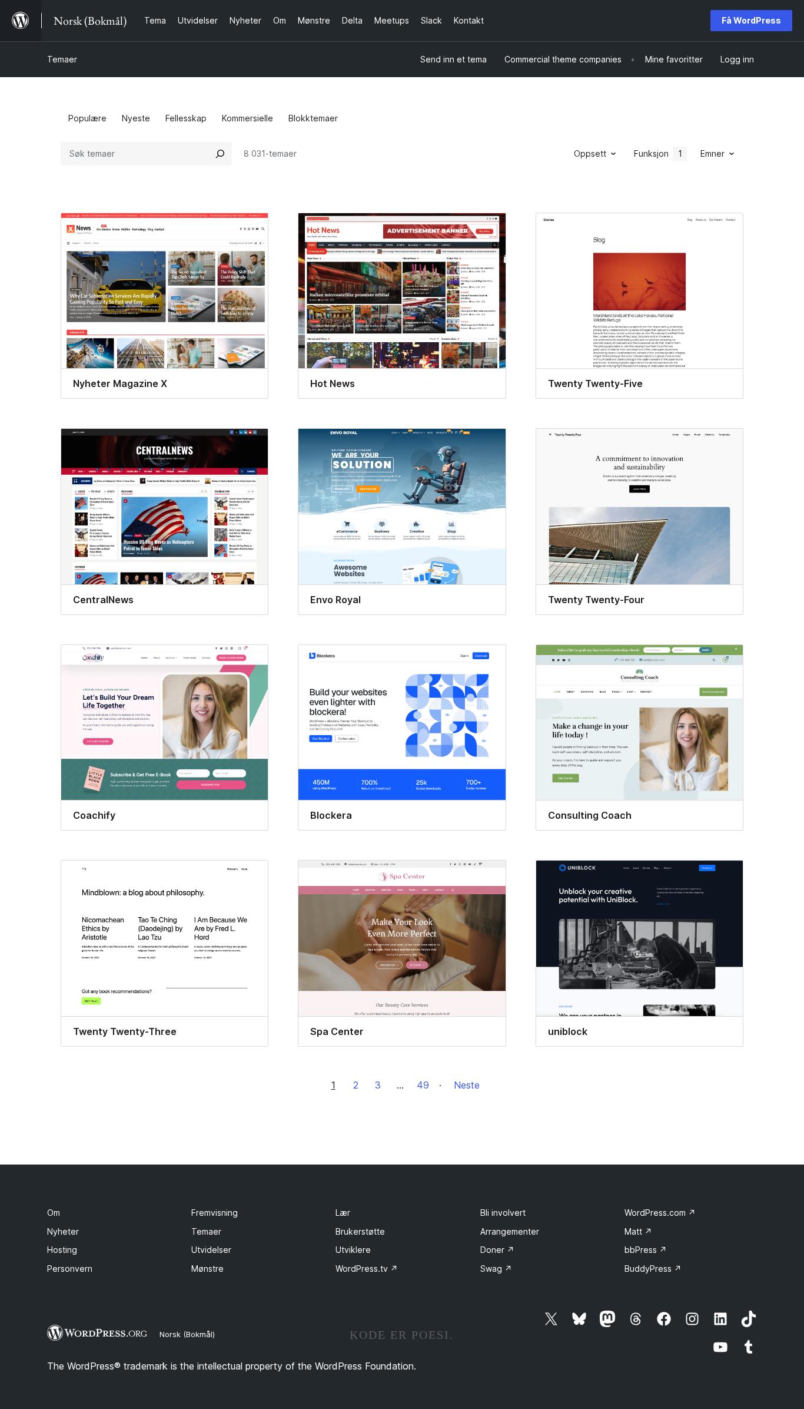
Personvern (69, 1269)
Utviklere (353, 1250)
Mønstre (207, 1269)
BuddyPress (653, 1269)
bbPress (645, 1250)
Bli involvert (503, 1213)
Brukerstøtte (360, 1231)
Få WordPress (751, 20)
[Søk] (220, 154)
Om (53, 1213)
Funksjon (658, 153)
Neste (467, 1085)
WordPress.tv (366, 1269)
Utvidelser (211, 1250)
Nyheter (63, 1231)
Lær (342, 1213)
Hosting (62, 1250)
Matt (638, 1231)
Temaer (62, 59)
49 (423, 1085)
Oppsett (590, 153)
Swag (496, 1269)
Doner (497, 1250)
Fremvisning (214, 1213)
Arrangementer (509, 1231)
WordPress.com (660, 1213)
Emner (712, 153)
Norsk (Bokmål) (187, 1334)
